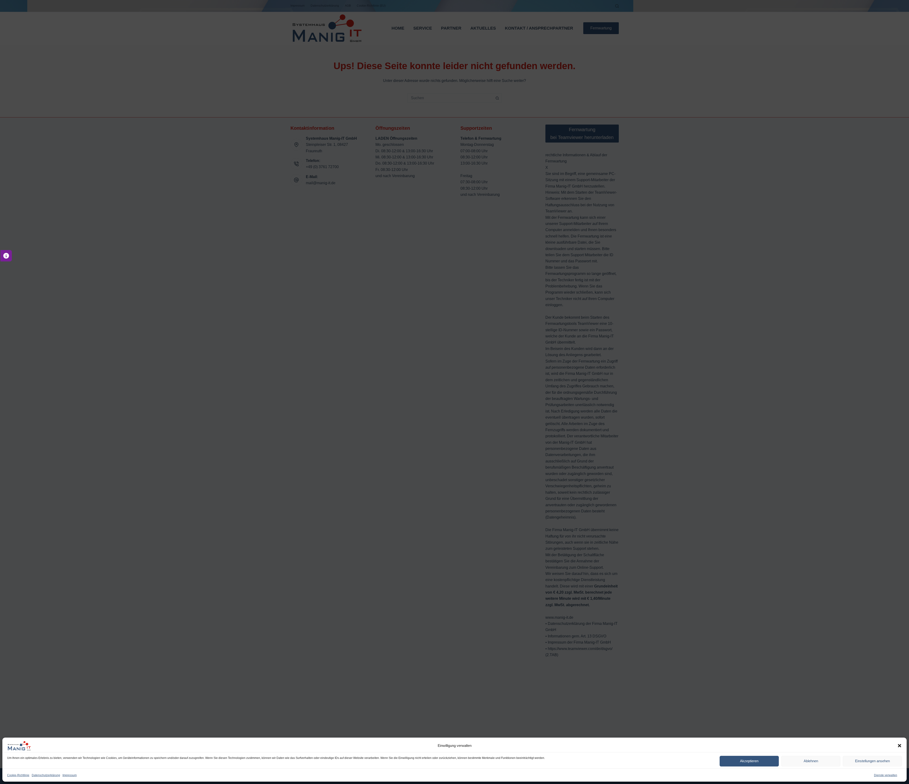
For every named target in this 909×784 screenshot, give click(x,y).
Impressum (69, 775)
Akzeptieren (749, 761)
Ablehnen (811, 761)
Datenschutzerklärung (46, 775)
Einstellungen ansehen (872, 761)
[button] (899, 745)
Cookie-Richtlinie (18, 775)
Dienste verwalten (885, 775)
